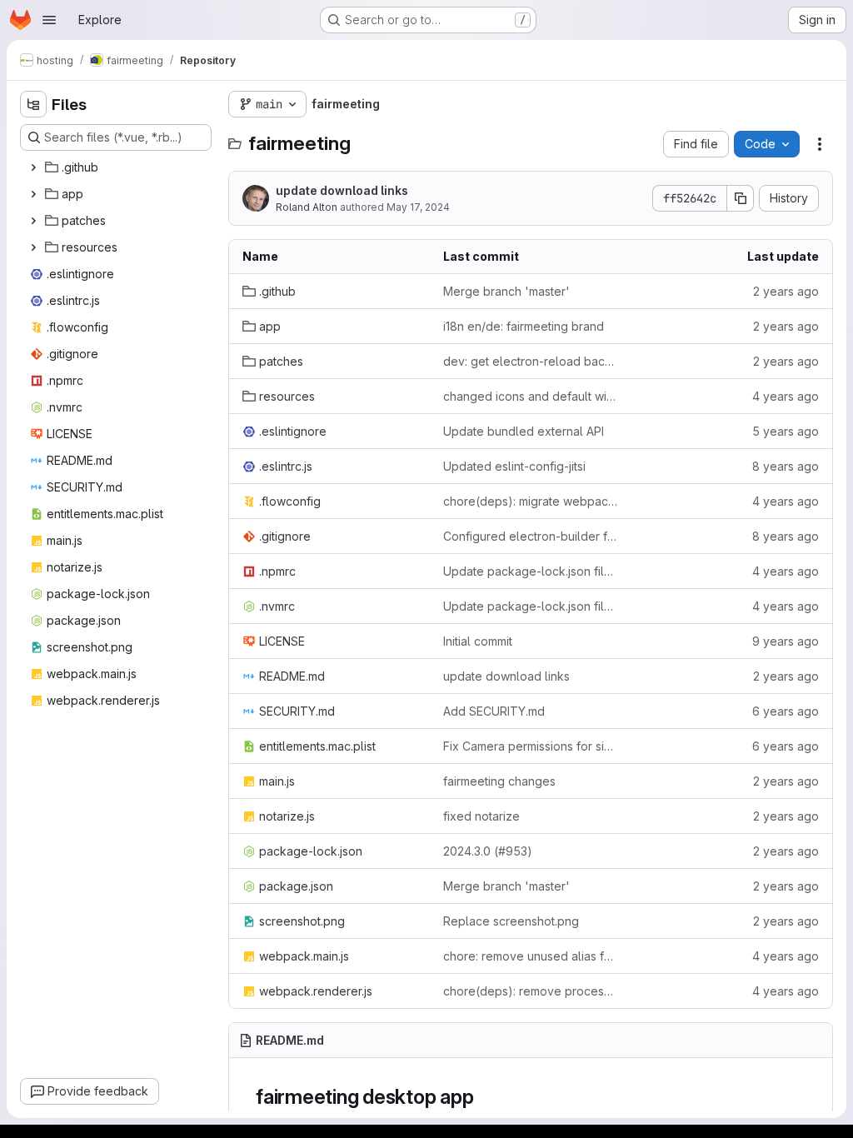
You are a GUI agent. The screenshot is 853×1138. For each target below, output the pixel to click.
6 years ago (785, 711)
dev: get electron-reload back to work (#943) (530, 361)
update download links (342, 190)
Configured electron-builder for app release (530, 536)
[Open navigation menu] (49, 20)
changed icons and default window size (530, 396)
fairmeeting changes (499, 781)
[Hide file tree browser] (33, 104)
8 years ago (785, 466)
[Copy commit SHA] (740, 198)
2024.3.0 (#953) (487, 851)
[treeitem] (117, 167)
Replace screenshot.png (511, 921)
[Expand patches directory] (33, 221)
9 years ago (785, 641)
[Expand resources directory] (33, 247)
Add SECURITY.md (494, 711)
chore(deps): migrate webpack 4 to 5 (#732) (530, 501)
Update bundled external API (523, 431)
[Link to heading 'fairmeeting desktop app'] (484, 1097)
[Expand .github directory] (33, 167)
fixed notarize (481, 816)
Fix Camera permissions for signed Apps (530, 746)
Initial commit (477, 641)
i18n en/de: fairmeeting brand (523, 326)
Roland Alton (306, 207)
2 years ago (786, 291)
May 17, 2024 (418, 207)
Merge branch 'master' (506, 291)
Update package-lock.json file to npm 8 (530, 571)
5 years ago (785, 431)
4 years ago (785, 396)
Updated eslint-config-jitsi (514, 466)
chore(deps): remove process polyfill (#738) (530, 991)
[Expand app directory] (33, 194)
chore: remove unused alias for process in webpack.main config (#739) (530, 956)
